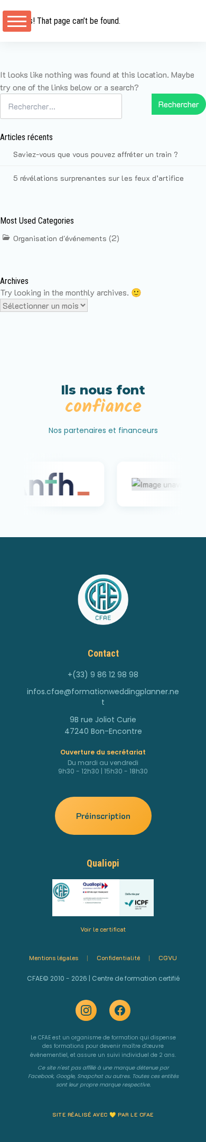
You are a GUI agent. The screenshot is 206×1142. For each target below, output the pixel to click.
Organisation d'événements (60, 238)
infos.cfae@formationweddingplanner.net (103, 696)
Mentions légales (53, 957)
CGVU (167, 957)
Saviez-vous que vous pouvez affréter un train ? (95, 154)
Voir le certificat (103, 929)
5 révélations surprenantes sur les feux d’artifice (98, 178)
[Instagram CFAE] (86, 1010)
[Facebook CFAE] (119, 1010)
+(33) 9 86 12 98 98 (103, 674)
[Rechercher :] (61, 113)
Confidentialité (118, 957)
